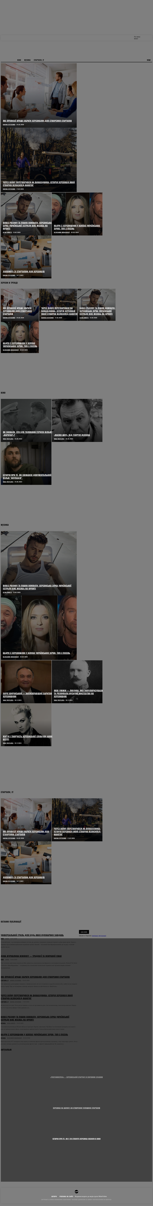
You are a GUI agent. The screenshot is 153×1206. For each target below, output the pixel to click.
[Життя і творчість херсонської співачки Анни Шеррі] (26, 724)
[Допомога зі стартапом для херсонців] (26, 256)
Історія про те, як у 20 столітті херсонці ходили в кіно (77, 1138)
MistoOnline (103, 1196)
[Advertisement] (76, 1167)
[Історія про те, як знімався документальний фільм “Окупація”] (26, 463)
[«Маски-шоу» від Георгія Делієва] (77, 420)
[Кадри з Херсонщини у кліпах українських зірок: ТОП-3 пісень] (77, 214)
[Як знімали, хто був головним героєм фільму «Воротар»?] (26, 420)
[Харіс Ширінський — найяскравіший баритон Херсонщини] (26, 681)
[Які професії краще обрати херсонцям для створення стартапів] (39, 95)
